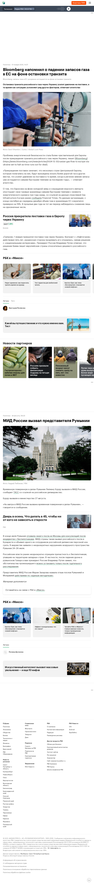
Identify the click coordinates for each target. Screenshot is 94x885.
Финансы (6, 743)
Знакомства (51, 758)
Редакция (50, 732)
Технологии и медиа (7, 739)
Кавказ (5, 816)
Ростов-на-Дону (8, 804)
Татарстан (6, 807)
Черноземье (7, 813)
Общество (6, 732)
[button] (17, 278)
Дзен (26, 737)
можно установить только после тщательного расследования (42, 564)
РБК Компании (52, 764)
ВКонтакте (28, 728)
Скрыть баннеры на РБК (30, 747)
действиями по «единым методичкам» (34, 575)
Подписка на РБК (29, 752)
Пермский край (8, 801)
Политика (6, 64)
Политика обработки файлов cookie (16, 872)
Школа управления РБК (55, 770)
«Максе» (40, 589)
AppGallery (73, 732)
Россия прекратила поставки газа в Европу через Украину (34, 218)
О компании (51, 726)
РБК (4, 527)
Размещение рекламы (54, 735)
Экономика (7, 729)
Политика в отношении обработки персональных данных (25, 869)
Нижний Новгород (6, 797)
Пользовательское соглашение (14, 866)
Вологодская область (7, 784)
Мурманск (6, 821)
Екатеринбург (8, 771)
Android (72, 729)
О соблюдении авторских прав (15, 863)
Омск (5, 777)
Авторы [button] (6, 301)
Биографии (7, 746)
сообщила (37, 197)
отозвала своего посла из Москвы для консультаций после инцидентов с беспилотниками (44, 537)
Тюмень (5, 810)
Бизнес (5, 227)
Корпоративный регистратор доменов (57, 748)
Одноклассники (30, 731)
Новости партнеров (17, 343)
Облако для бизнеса (54, 744)
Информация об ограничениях (15, 860)
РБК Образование (7, 753)
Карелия (6, 818)
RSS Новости (29, 767)
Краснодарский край (8, 792)
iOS (70, 726)
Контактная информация (55, 729)
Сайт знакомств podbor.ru (56, 761)
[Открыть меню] (90, 3)
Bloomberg (81, 158)
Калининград (7, 788)
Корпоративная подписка (30, 757)
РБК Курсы (50, 767)
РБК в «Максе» (13, 258)
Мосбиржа (24, 853)
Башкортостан (8, 780)
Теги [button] (13, 301)
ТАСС (16, 492)
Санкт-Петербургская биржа (39, 853)
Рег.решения (51, 755)
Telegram (28, 734)
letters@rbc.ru (55, 848)
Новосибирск (7, 774)
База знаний (7, 749)
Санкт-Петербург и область (7, 767)
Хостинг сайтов (52, 752)
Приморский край (7, 825)
